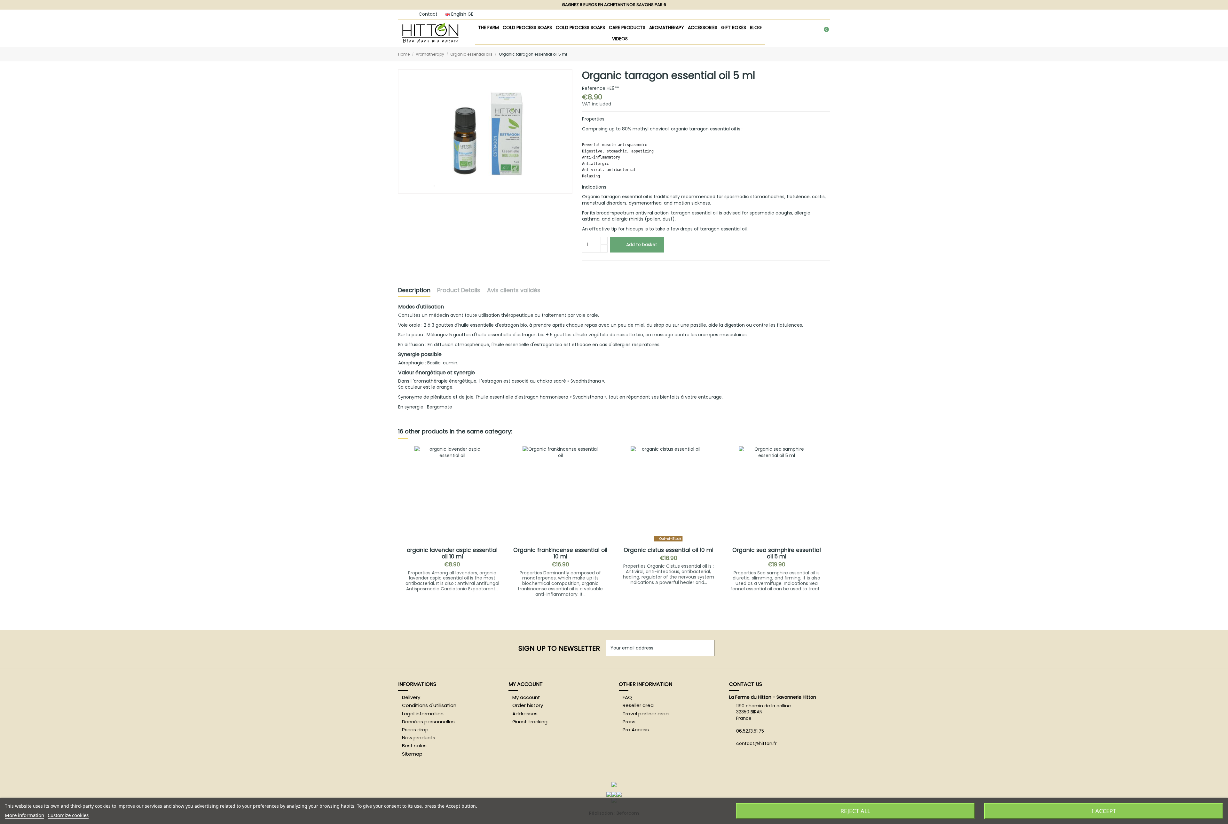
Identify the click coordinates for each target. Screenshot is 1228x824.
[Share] (585, 268)
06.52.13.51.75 (750, 731)
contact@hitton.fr (756, 743)
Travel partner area (646, 714)
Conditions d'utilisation (429, 705)
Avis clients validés (513, 290)
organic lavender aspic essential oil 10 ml (452, 553)
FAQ (627, 697)
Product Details (458, 290)
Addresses (525, 714)
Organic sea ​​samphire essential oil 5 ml (776, 553)
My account (526, 697)
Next (824, 524)
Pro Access (636, 730)
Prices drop (415, 730)
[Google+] (600, 268)
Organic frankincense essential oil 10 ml (560, 553)
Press (629, 722)
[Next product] (827, 53)
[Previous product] (821, 53)
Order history (527, 705)
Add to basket (641, 244)
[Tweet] (592, 268)
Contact (428, 14)
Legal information (423, 714)
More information (24, 815)
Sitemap (412, 754)
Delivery (411, 697)
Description (414, 290)
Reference (593, 88)
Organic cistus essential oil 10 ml (668, 550)
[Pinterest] (607, 268)
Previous (403, 524)
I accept (1104, 811)
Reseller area (638, 705)
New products (418, 738)
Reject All (855, 811)
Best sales (414, 745)
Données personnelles (428, 722)
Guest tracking (529, 722)
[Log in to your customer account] (802, 33)
